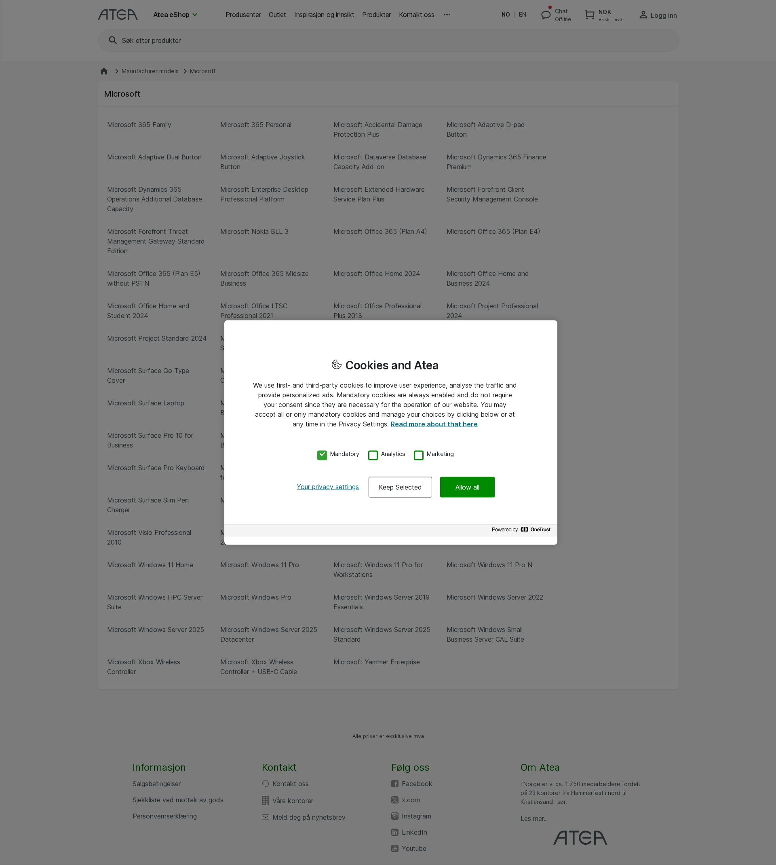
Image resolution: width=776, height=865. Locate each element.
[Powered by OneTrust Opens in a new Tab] (522, 531)
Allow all (467, 487)
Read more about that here (434, 424)
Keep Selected (400, 487)
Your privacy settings (328, 486)
